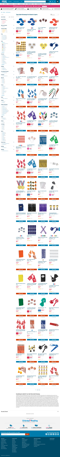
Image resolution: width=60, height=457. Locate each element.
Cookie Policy (35, 446)
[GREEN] (43, 235)
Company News (24, 447)
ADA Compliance (14, 450)
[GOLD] (43, 259)
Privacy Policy (35, 439)
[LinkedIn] (49, 434)
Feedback (59, 229)
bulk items (56, 398)
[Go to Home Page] (1, 12)
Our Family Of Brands (24, 446)
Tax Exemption (14, 449)
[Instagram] (58, 434)
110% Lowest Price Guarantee (25, 444)
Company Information (25, 439)
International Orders (14, 447)
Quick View (21, 39)
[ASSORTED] (19, 145)
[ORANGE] (54, 235)
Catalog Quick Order (3, 439)
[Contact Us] (52, 1)
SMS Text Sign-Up (3, 447)
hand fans (45, 396)
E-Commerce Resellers (36, 445)
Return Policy (14, 444)
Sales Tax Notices (14, 448)
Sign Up (27, 434)
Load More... (3, 52)
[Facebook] (46, 434)
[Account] (55, 1)
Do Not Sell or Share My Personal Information (39, 444)
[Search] (47, 2)
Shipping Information (15, 445)
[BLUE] (20, 121)
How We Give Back (24, 440)
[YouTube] (56, 434)
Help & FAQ (13, 440)
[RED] (21, 121)
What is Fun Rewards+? (4, 448)
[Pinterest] (51, 434)
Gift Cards (2, 444)
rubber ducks (52, 400)
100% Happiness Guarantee (25, 445)
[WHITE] (43, 52)
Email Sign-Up (3, 446)
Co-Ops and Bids (3, 440)
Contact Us (13, 439)
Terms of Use (35, 440)
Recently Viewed (4, 411)
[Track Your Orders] (50, 1)
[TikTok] (53, 434)
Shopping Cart (14, 446)
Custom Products (52, 439)
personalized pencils (39, 398)
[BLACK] (44, 235)
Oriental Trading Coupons (4, 445)
